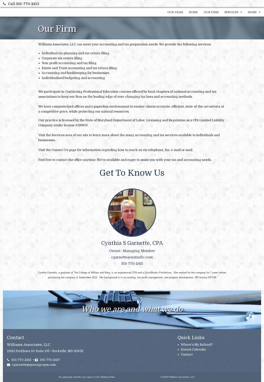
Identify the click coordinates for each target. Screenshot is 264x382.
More (252, 12)
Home (193, 12)
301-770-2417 (50, 360)
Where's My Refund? (197, 344)
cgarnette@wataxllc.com (132, 257)
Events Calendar (193, 349)
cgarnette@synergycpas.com (34, 365)
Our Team (175, 12)
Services (231, 12)
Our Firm (211, 12)
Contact (187, 354)
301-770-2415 (21, 360)
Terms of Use (107, 377)
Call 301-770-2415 (23, 4)
